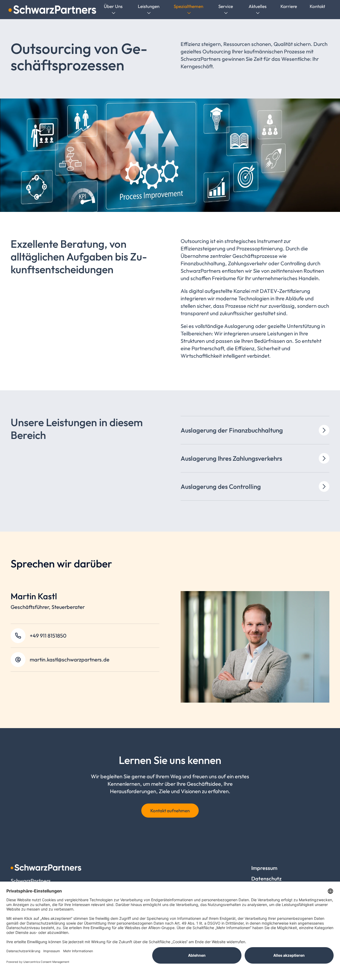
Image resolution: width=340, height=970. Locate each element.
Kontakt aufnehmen (170, 810)
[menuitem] (113, 9)
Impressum (264, 868)
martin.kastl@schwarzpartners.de (69, 659)
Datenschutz (266, 878)
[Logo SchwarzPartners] (52, 9)
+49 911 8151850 (48, 635)
